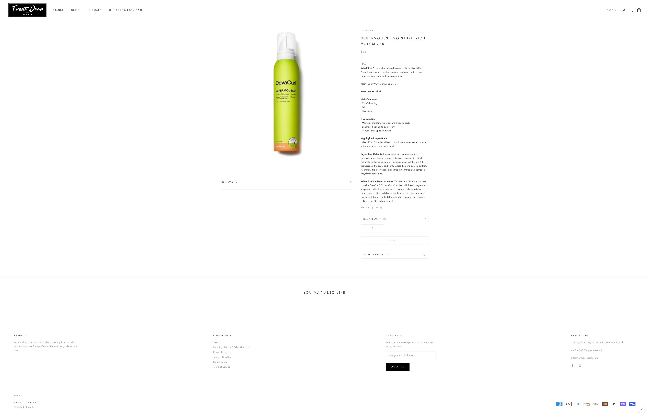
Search (216, 342)
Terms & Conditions (223, 357)
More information (376, 254)
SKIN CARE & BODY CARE (126, 10)
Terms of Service (221, 366)
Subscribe (398, 366)
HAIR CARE (94, 10)
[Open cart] (639, 10)
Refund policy (220, 362)
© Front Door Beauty (27, 402)
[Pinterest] (381, 208)
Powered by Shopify (24, 407)
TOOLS (75, 10)
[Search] (631, 10)
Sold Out (394, 240)
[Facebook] (372, 208)
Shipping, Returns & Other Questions (231, 347)
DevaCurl (368, 30)
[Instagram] (580, 365)
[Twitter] (377, 208)
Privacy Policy (220, 352)
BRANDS (58, 10)
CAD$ (610, 10)
